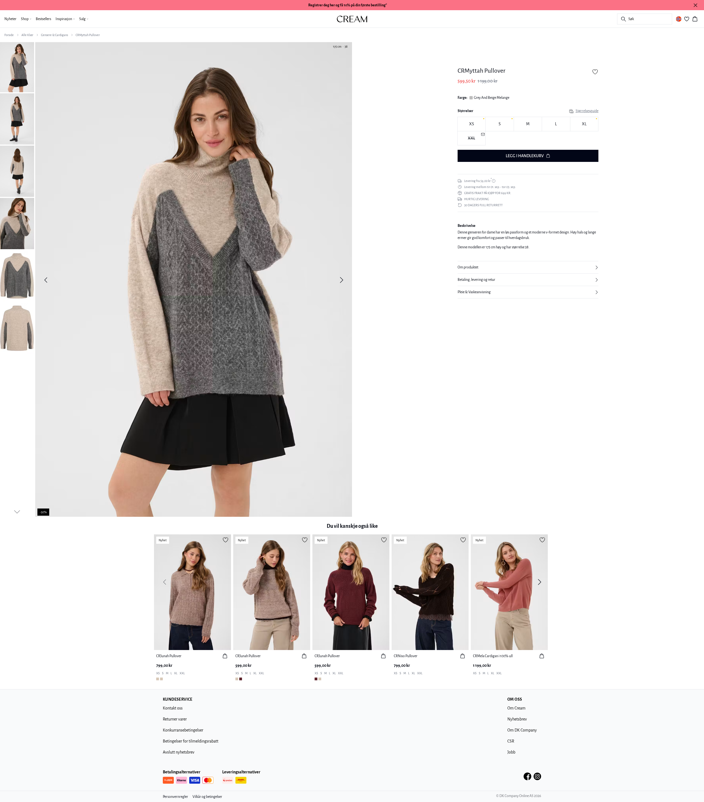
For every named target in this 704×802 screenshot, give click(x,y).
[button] (528, 267)
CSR (510, 741)
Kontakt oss (173, 708)
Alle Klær (27, 35)
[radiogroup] (528, 131)
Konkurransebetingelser (183, 730)
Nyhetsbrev (517, 719)
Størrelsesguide (587, 111)
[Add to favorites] (595, 71)
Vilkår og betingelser (207, 797)
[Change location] (678, 19)
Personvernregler (175, 797)
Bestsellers (43, 19)
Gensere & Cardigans (54, 35)
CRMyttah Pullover (88, 35)
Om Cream (516, 708)
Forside (9, 35)
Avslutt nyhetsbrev (178, 752)
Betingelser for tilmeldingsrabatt (190, 741)
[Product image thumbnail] (17, 66)
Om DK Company (522, 730)
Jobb (511, 752)
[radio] (471, 124)
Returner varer (175, 719)
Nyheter (10, 19)
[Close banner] (695, 5)
